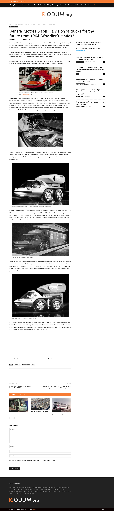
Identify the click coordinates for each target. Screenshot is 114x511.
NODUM (13, 39)
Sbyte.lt (34, 509)
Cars (23, 5)
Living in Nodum (15, 5)
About (103, 509)
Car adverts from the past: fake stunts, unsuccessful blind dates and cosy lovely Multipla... (90, 70)
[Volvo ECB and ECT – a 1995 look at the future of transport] (19, 405)
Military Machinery (52, 5)
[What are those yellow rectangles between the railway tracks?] (40, 404)
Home (10, 24)
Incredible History (86, 5)
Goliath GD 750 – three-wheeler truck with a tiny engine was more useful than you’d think (57, 387)
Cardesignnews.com (26, 94)
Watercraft (63, 5)
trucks (33, 364)
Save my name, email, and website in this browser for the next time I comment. (33, 460)
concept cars (17, 364)
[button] (102, 5)
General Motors (26, 364)
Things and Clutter (74, 5)
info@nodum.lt (80, 50)
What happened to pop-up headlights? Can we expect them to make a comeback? (89, 92)
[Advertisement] (40, 343)
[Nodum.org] (57, 14)
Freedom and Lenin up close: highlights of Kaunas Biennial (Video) (21, 387)
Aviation (29, 5)
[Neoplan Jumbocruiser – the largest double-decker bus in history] (61, 405)
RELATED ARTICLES (17, 394)
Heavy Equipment (39, 5)
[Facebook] (103, 1)
